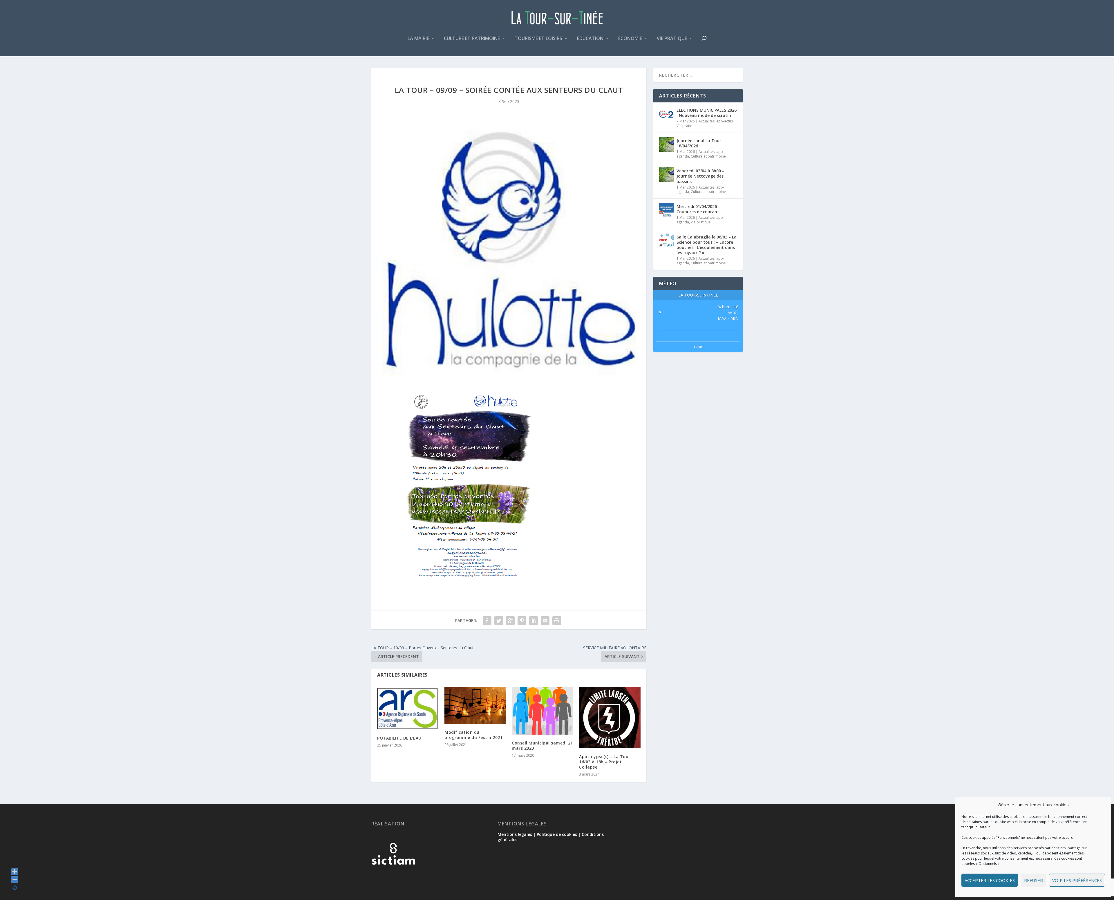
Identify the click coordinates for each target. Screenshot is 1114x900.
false (698, 346)
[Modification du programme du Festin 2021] (475, 705)
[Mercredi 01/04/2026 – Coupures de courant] (666, 210)
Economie (630, 38)
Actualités (707, 121)
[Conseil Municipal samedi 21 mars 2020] (542, 711)
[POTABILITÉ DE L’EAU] (408, 708)
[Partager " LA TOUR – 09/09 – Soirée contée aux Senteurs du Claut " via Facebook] (487, 620)
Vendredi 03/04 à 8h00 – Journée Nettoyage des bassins (700, 176)
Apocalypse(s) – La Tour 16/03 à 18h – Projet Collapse (604, 762)
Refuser (1033, 880)
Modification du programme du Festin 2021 (473, 734)
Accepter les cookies (990, 880)
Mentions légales (515, 834)
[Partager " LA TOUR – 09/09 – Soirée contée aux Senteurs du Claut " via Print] (557, 620)
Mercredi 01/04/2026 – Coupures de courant (698, 209)
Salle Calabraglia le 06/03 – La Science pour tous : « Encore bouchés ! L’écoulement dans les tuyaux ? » (707, 245)
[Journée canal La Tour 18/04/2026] (666, 144)
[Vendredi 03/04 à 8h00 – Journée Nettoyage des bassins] (666, 174)
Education (590, 38)
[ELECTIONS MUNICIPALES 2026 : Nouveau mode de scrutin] (666, 114)
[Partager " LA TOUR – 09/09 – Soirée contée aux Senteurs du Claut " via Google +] (510, 620)
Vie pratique (672, 38)
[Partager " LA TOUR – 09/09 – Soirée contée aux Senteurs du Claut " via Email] (545, 620)
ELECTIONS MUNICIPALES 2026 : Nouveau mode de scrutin (707, 112)
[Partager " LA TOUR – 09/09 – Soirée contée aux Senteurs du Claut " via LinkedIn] (533, 620)
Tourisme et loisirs (538, 38)
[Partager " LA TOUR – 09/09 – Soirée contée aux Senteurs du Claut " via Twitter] (498, 620)
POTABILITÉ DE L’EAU (399, 738)
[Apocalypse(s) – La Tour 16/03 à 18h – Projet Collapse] (610, 717)
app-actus (724, 121)
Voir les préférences (1077, 880)
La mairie (418, 38)
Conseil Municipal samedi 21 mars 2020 (542, 745)
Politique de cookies (557, 834)
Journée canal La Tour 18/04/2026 (699, 143)
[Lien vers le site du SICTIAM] (393, 874)
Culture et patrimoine (472, 38)
